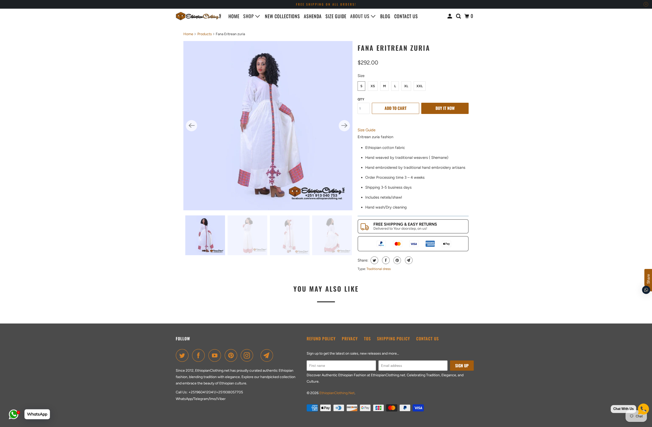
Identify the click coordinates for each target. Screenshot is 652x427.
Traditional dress (378, 269)
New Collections (282, 16)
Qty (361, 99)
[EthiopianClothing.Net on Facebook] (199, 355)
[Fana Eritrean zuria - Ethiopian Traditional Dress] (267, 125)
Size (361, 75)
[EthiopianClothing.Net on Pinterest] (232, 355)
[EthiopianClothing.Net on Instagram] (248, 355)
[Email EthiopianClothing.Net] (268, 355)
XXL (419, 86)
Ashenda (313, 16)
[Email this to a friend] (408, 260)
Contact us (406, 16)
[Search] (459, 16)
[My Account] (450, 16)
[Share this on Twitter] (373, 260)
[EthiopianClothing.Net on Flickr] (258, 355)
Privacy (350, 338)
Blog (385, 16)
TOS (367, 338)
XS (373, 86)
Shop (249, 16)
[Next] (344, 125)
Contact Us (427, 338)
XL (406, 86)
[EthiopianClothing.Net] (199, 16)
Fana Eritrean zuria (394, 48)
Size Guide (335, 16)
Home (233, 16)
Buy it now (445, 108)
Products (204, 34)
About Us (360, 16)
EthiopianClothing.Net (337, 393)
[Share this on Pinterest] (396, 260)
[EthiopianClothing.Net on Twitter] (183, 355)
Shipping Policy (393, 338)
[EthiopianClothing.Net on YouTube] (216, 355)
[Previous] (191, 125)
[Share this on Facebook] (385, 260)
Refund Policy (321, 338)
